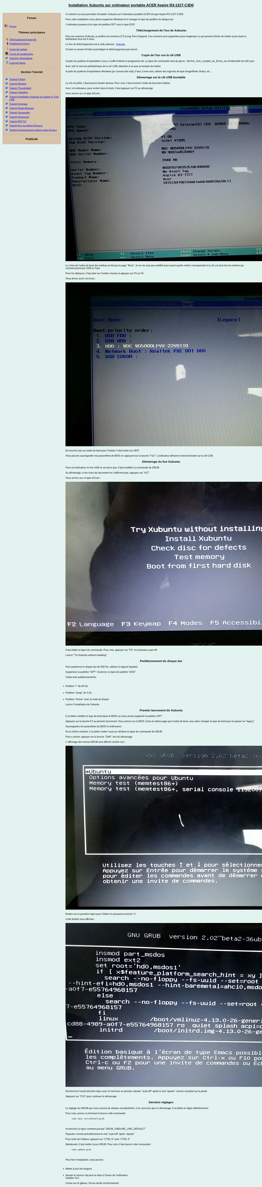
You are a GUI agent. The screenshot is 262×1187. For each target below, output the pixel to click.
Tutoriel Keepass (18, 104)
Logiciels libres (17, 63)
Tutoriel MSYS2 (17, 121)
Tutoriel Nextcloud (19, 117)
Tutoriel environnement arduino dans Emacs (33, 130)
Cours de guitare (18, 49)
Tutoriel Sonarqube (19, 112)
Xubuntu (120, 44)
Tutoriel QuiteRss (18, 92)
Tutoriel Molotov (17, 84)
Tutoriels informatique (20, 58)
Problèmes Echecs (19, 43)
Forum (12, 26)
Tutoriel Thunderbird (20, 88)
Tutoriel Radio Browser (21, 108)
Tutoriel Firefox (17, 79)
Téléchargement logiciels (22, 39)
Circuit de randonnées (21, 54)
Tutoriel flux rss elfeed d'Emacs (26, 125)
